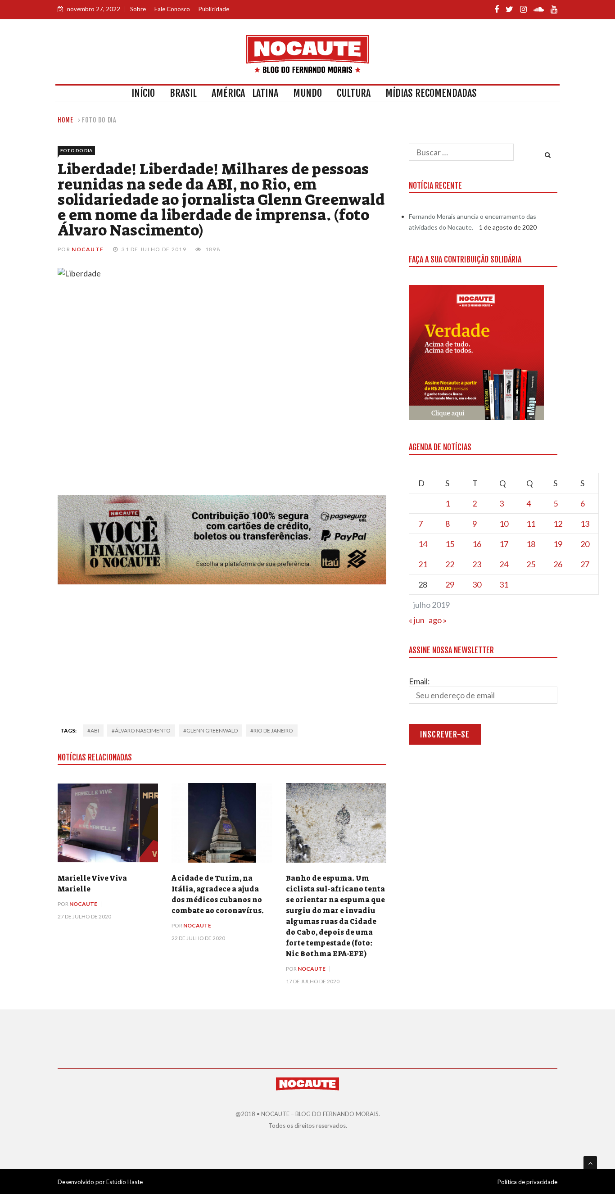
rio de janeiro (273, 730)
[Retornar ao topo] (590, 1163)
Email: (419, 681)
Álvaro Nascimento (143, 730)
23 (476, 564)
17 (503, 544)
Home (65, 120)
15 (449, 544)
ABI (94, 730)
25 (530, 564)
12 (557, 524)
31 (503, 584)
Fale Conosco (172, 9)
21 (422, 564)
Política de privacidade (527, 1181)
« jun (417, 620)
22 (449, 564)
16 (476, 544)
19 (557, 544)
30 (476, 584)
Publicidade (214, 9)
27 (584, 564)
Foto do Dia (99, 120)
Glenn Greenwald (212, 730)
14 (422, 544)
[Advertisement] (222, 651)
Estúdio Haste (124, 1181)
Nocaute (88, 249)
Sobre (138, 9)
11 (530, 524)
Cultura (354, 93)
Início (143, 93)
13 (584, 524)
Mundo (307, 93)
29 (449, 584)
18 (530, 544)
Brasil (183, 93)
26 (557, 564)
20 (584, 544)
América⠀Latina (245, 93)
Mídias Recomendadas (431, 93)
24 (503, 564)
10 (503, 524)
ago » (438, 620)
